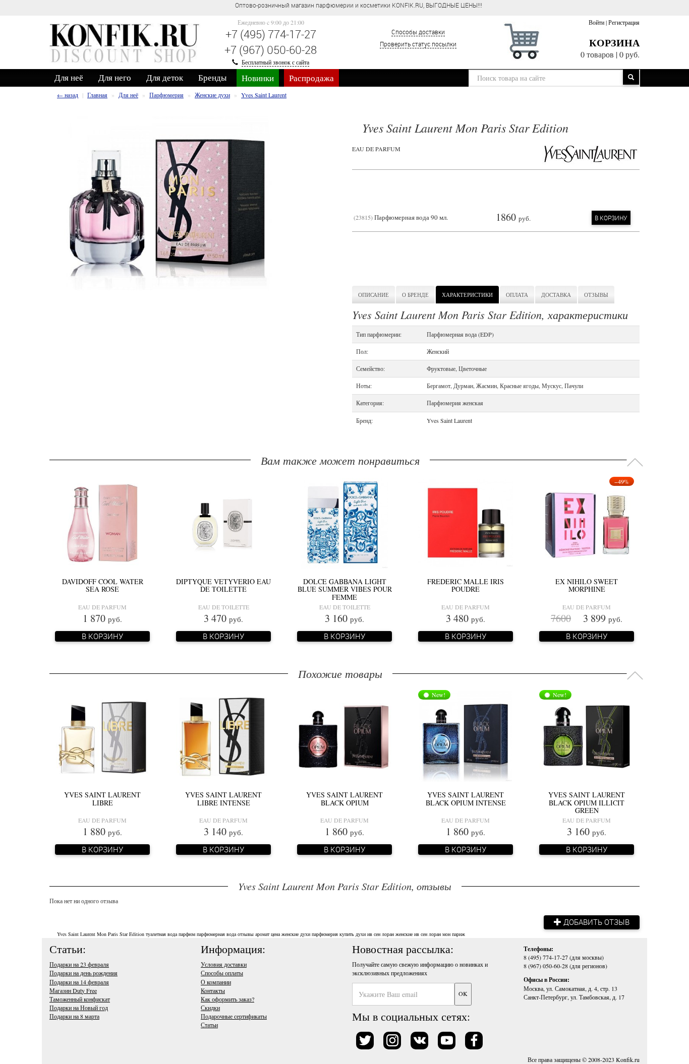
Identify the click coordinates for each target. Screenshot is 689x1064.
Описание (373, 294)
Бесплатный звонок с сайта (275, 62)
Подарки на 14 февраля (79, 982)
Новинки (258, 78)
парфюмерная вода (216, 933)
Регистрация (624, 22)
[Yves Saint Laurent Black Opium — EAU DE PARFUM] (344, 735)
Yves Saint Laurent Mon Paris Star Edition (100, 933)
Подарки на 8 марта (74, 1016)
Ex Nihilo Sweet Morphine (586, 585)
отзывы (246, 933)
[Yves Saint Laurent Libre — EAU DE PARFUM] (102, 735)
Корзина (614, 42)
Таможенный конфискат (79, 999)
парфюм (187, 933)
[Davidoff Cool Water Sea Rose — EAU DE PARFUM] (102, 522)
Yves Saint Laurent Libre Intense (223, 798)
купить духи (352, 933)
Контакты (213, 990)
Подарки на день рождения (83, 973)
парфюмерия (325, 933)
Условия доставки (224, 964)
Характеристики (467, 294)
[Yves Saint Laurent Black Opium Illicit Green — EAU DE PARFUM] (586, 735)
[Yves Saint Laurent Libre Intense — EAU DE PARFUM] (223, 735)
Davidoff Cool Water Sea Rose (102, 585)
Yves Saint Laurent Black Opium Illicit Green (586, 802)
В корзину (611, 218)
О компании (216, 982)
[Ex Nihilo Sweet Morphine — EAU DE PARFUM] (586, 522)
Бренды (212, 77)
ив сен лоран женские (390, 933)
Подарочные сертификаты (234, 1016)
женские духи (295, 933)
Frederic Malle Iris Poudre (465, 585)
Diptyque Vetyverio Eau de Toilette (223, 585)
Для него (114, 77)
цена (275, 933)
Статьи (209, 1025)
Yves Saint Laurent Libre (102, 798)
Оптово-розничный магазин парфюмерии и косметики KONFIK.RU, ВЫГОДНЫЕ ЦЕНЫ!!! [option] (358, 5)
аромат (262, 933)
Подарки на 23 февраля (79, 964)
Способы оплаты (222, 973)
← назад (67, 95)
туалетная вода (161, 933)
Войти (596, 22)
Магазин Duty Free (73, 990)
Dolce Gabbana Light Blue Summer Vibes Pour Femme (345, 589)
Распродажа (311, 78)
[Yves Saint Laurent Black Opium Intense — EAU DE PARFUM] (465, 735)
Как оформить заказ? (227, 999)
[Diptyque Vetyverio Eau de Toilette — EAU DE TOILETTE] (223, 522)
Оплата (517, 294)
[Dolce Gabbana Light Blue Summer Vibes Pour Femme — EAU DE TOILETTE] (344, 522)
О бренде (415, 294)
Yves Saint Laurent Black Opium (344, 798)
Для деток (164, 77)
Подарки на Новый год (78, 1008)
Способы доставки (418, 32)
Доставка (556, 294)
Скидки (210, 1008)
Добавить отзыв (595, 922)
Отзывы (596, 294)
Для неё (68, 77)
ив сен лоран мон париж (439, 933)
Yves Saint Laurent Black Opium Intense (466, 798)
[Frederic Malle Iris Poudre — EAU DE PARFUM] (465, 522)
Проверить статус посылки (418, 44)
